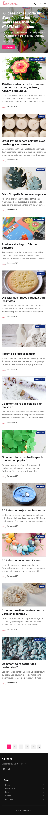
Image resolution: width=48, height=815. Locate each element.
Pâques (41, 536)
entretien (40, 327)
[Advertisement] (24, 711)
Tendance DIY (12, 106)
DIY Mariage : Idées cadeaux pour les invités (24, 299)
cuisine (8, 796)
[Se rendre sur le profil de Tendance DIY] (4, 107)
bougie (41, 116)
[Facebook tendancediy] (4, 769)
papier (8, 792)
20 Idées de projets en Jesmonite (23, 510)
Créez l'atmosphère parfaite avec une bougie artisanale (23, 142)
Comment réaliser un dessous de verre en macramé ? (23, 612)
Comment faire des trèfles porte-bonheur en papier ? (23, 458)
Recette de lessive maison (19, 353)
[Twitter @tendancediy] (9, 769)
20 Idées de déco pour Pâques (21, 560)
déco (42, 586)
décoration (39, 639)
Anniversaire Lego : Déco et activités (20, 246)
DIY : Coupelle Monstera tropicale (24, 194)
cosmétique (39, 379)
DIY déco (40, 170)
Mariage (41, 273)
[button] (35, 3)
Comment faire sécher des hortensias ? (19, 665)
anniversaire (39, 220)
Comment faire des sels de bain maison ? (22, 405)
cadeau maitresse (37, 60)
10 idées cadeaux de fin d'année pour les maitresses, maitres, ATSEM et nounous (21, 20)
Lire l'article (8, 47)
